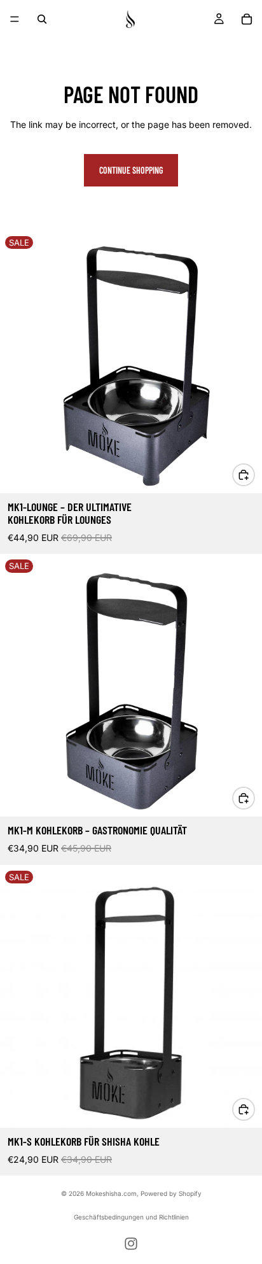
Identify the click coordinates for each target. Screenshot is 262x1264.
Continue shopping (131, 170)
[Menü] (14, 19)
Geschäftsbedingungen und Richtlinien (131, 1217)
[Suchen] (42, 19)
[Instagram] (131, 1243)
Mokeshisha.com (111, 1193)
